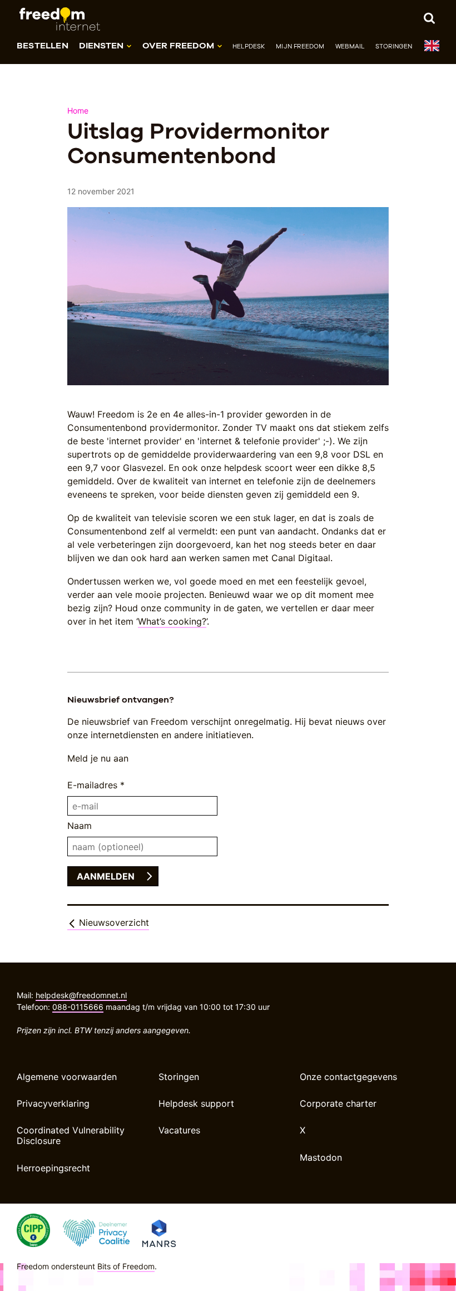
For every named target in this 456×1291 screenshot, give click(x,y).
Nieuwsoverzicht (112, 922)
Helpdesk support (196, 1103)
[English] (431, 48)
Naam (79, 825)
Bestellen (42, 45)
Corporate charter (338, 1103)
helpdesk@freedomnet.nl (81, 995)
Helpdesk (248, 46)
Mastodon (321, 1157)
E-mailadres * (96, 785)
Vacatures (179, 1130)
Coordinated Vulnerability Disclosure (71, 1135)
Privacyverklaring (53, 1103)
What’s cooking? (172, 621)
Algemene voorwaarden (67, 1076)
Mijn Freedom (300, 46)
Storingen (394, 46)
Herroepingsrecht (53, 1168)
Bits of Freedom (126, 1266)
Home (78, 110)
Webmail (349, 46)
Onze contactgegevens (348, 1076)
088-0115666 (77, 1007)
